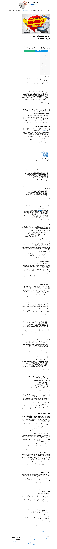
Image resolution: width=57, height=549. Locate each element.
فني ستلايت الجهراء (33, 10)
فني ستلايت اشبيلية (45, 151)
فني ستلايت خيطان (45, 154)
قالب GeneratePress (22, 547)
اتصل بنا (34, 539)
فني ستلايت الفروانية (25, 10)
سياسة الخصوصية (32, 540)
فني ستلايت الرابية (45, 155)
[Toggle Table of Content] (48, 53)
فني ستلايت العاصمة (11, 10)
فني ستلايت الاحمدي (40, 10)
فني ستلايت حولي (48, 10)
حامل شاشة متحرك (33, 297)
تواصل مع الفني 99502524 (41, 50)
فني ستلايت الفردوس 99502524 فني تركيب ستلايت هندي (42, 531)
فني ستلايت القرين (18, 10)
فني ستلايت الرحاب (45, 153)
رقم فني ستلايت (39, 210)
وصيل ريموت (46, 255)
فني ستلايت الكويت (43, 57)
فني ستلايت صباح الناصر (44, 152)
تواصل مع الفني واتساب (29, 50)
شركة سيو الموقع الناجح (15, 541)
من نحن (34, 544)
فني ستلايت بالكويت (43, 130)
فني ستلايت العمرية (45, 156)
